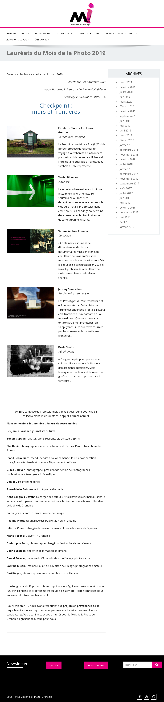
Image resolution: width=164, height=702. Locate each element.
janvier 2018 (127, 169)
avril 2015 (125, 222)
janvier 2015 (127, 226)
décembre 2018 (129, 149)
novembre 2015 (129, 212)
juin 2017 (125, 198)
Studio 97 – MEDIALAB (16, 39)
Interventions (42, 33)
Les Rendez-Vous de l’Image (120, 33)
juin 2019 (125, 120)
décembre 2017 (129, 173)
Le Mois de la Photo (88, 33)
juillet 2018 (126, 164)
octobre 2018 (127, 159)
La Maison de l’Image (16, 33)
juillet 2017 (126, 193)
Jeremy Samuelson (70, 289)
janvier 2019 (127, 145)
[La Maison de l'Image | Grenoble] (82, 14)
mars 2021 (126, 82)
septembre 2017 (129, 183)
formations (63, 33)
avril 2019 (125, 130)
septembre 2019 (129, 116)
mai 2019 (125, 125)
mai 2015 (125, 217)
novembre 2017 (129, 178)
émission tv (41, 39)
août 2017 (126, 188)
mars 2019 (126, 135)
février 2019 (127, 140)
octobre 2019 (127, 111)
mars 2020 (126, 101)
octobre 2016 (127, 207)
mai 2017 (125, 202)
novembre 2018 (129, 154)
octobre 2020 (127, 87)
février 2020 (127, 106)
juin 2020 (125, 96)
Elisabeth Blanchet (70, 128)
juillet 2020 (126, 92)
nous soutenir (96, 665)
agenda (53, 665)
